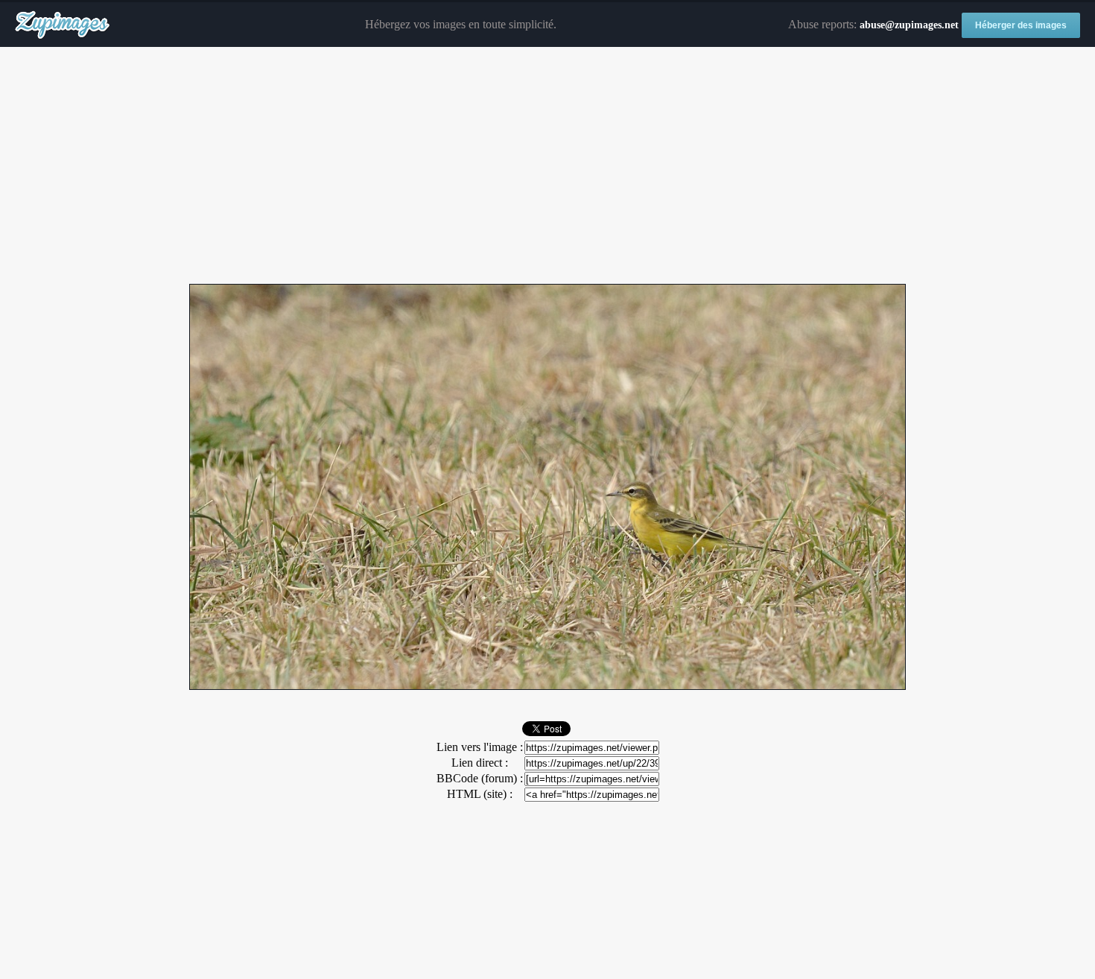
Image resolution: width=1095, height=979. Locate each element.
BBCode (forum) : (480, 778)
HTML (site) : (479, 794)
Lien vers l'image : (480, 747)
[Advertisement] (547, 166)
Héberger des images (1021, 25)
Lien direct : (479, 762)
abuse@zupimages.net (909, 25)
